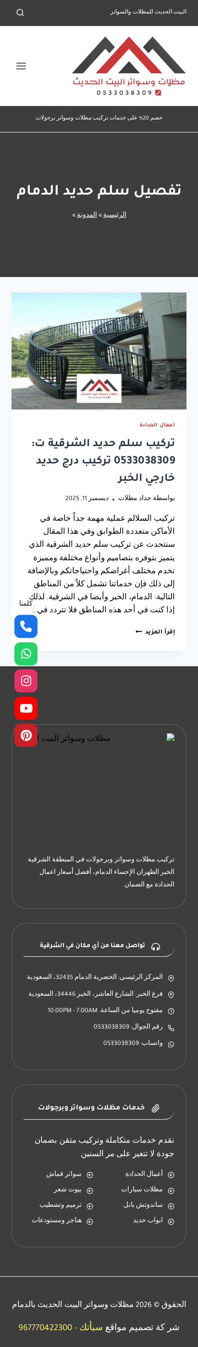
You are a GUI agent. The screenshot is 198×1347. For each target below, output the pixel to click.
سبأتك (91, 1329)
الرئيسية (114, 215)
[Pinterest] (25, 735)
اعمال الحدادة (157, 425)
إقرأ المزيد (155, 632)
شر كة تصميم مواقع (142, 1329)
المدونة (87, 215)
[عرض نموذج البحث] (20, 13)
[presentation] (99, 350)
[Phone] (25, 626)
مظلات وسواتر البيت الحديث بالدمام (73, 1306)
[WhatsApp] (25, 653)
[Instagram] (25, 681)
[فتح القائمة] (21, 65)
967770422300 (45, 1329)
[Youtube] (25, 708)
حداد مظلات (134, 499)
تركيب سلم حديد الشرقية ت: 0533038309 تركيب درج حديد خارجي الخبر (103, 462)
